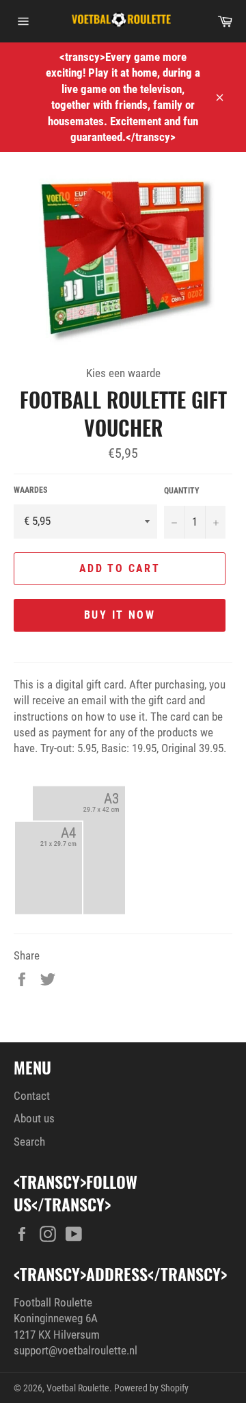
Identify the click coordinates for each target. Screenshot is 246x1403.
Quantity (182, 490)
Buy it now (119, 614)
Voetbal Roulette (77, 1387)
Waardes (30, 490)
